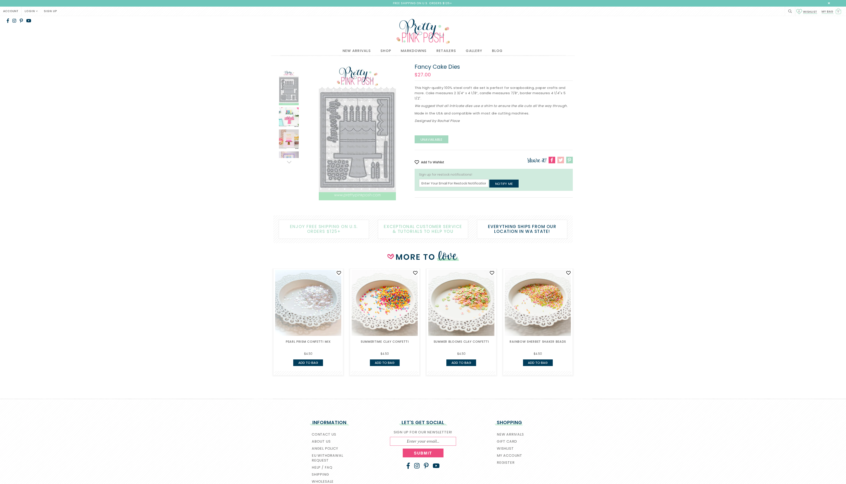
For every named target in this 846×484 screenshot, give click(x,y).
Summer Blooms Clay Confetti (461, 341)
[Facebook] (8, 21)
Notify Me (504, 183)
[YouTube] (28, 21)
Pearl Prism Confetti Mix (308, 341)
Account (10, 11)
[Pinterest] (21, 21)
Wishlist (807, 12)
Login (30, 11)
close (829, 3)
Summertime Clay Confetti (385, 341)
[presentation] (266, 306)
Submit (423, 453)
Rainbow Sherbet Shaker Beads (538, 341)
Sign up (50, 11)
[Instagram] (14, 21)
